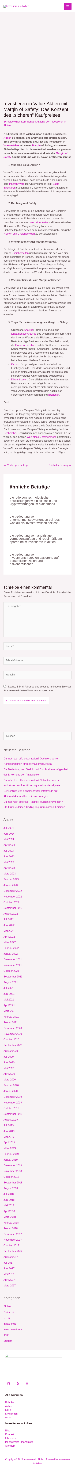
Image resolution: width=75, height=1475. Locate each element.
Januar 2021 (10, 1022)
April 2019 (9, 1142)
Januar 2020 (10, 1091)
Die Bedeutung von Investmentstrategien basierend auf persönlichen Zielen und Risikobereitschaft (34, 559)
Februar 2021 (11, 1016)
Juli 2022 (8, 919)
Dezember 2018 (12, 1165)
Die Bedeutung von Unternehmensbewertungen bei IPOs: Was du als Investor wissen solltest (35, 520)
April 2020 (9, 1073)
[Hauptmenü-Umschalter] (68, 6)
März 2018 (9, 1217)
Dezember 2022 (12, 890)
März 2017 (9, 1285)
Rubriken (10, 1402)
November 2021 (12, 965)
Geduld (15, 364)
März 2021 (9, 1011)
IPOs (6, 1335)
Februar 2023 (11, 879)
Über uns (10, 1438)
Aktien (40, 121)
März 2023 (9, 873)
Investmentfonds (12, 1329)
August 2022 (10, 913)
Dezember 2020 (12, 1028)
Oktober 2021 (11, 970)
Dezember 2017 (12, 1234)
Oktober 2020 (11, 1039)
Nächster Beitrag (60, 465)
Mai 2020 (8, 1068)
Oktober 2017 (11, 1245)
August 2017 (10, 1257)
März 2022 (9, 942)
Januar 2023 (10, 885)
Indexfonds (9, 1323)
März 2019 (9, 1148)
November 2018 (12, 1171)
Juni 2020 (8, 1062)
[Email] (27, 1383)
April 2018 (9, 1211)
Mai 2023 (8, 862)
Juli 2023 (8, 850)
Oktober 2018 (11, 1176)
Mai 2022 (8, 931)
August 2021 (10, 982)
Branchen (53, 394)
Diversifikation (19, 379)
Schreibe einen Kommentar (19, 121)
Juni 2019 (8, 1131)
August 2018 (10, 1188)
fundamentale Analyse (23, 333)
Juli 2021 (8, 988)
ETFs (6, 1318)
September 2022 (12, 908)
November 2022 (12, 896)
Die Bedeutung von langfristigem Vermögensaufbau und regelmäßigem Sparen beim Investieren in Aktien (36, 539)
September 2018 (12, 1182)
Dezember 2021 (12, 959)
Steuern (7, 1340)
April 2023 (9, 868)
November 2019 (12, 1102)
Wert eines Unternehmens (42, 436)
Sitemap (10, 1445)
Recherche (9, 433)
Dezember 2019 (12, 1096)
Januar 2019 (10, 1159)
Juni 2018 (8, 1199)
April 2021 (9, 1005)
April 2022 (9, 936)
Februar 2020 (11, 1085)
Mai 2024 (8, 839)
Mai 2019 (8, 1137)
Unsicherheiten (20, 253)
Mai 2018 (8, 1205)
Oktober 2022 (11, 902)
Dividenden (9, 1312)
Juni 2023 (8, 856)
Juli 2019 (8, 1125)
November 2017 (12, 1239)
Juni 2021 (8, 993)
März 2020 (9, 1079)
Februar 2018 (11, 1222)
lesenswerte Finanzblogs (19, 1441)
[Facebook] (8, 1383)
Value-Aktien (11, 145)
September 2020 (12, 1045)
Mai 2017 (8, 1274)
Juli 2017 (8, 1262)
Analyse (28, 329)
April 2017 (9, 1279)
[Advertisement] (37, 51)
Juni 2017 (8, 1268)
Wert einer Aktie (39, 222)
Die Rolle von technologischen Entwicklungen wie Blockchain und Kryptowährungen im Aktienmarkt (33, 501)
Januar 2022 (10, 953)
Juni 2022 (8, 925)
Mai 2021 (8, 999)
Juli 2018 (8, 1194)
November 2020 (12, 1034)
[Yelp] (17, 1383)
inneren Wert (16, 183)
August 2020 (10, 1051)
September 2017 (12, 1251)
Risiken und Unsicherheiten (19, 233)
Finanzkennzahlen (25, 345)
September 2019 (12, 1114)
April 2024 (9, 845)
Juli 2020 (8, 1056)
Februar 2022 (11, 948)
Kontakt (9, 1434)
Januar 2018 (10, 1228)
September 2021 (12, 976)
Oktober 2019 (11, 1108)
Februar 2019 (11, 1154)
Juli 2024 (8, 828)
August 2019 (10, 1119)
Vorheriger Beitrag (16, 465)
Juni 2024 (8, 833)
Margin (36, 145)
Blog (7, 1430)
